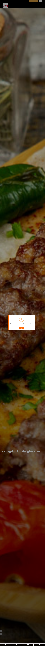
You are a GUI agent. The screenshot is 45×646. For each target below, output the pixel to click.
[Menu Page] (5, 645)
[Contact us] (27, 645)
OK (21, 328)
